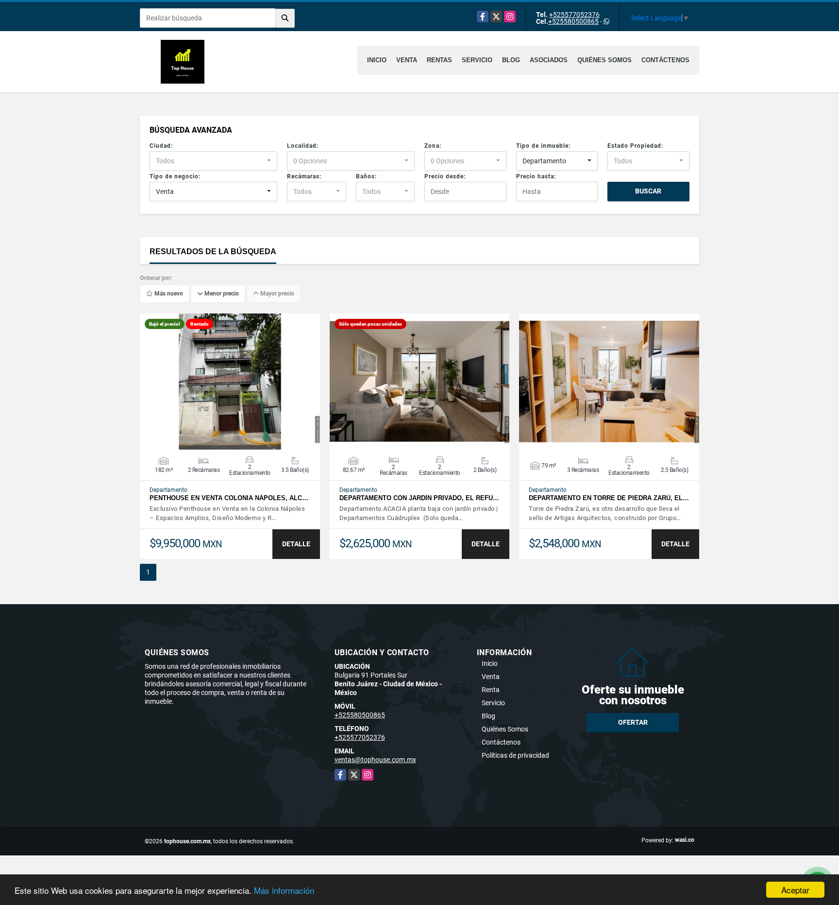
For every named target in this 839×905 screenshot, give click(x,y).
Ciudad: (161, 145)
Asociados (549, 60)
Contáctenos (665, 60)
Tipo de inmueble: (543, 145)
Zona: (432, 145)
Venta (406, 60)
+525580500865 (573, 21)
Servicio (477, 60)
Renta (491, 690)
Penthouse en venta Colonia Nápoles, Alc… (229, 498)
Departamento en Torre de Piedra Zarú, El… (609, 498)
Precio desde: (445, 176)
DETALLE (296, 544)
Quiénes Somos (604, 60)
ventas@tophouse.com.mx (375, 760)
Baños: (366, 176)
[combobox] (213, 161)
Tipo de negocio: (175, 176)
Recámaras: (304, 176)
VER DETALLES (230, 381)
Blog (511, 60)
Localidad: (303, 145)
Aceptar (795, 890)
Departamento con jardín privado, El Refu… (419, 498)
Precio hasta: (536, 176)
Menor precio (221, 294)
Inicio (376, 60)
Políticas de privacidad (515, 755)
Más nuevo (168, 294)
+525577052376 (574, 14)
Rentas (439, 60)
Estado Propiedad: (635, 145)
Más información (284, 890)
